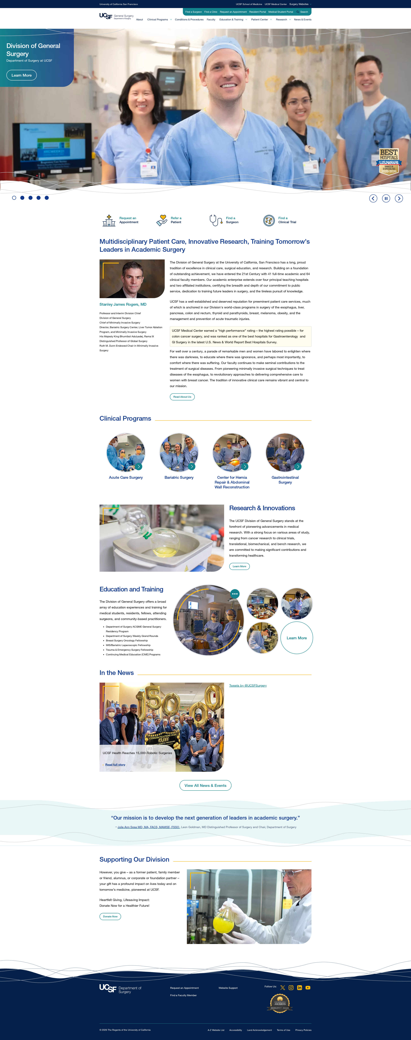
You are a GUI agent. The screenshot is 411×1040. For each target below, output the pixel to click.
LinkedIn (299, 987)
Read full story (115, 764)
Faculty (211, 19)
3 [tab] (30, 197)
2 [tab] (22, 197)
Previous (373, 198)
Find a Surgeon (193, 11)
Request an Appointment (233, 11)
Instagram (291, 987)
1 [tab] (14, 197)
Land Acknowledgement (259, 1030)
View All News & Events (205, 785)
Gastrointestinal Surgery (298, 466)
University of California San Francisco (119, 4)
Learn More (22, 89)
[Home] (117, 16)
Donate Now (110, 916)
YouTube (307, 987)
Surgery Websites (299, 4)
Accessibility (235, 1030)
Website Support (228, 987)
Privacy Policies (303, 1030)
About (139, 19)
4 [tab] (38, 197)
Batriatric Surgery (191, 466)
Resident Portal (257, 11)
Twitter (282, 987)
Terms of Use (283, 1030)
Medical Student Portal (280, 11)
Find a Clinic (210, 11)
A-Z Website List (216, 1030)
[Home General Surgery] (135, 990)
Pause (386, 198)
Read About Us (182, 396)
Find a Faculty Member (183, 995)
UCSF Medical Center (276, 4)
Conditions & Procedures (189, 19)
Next (399, 198)
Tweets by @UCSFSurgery (248, 685)
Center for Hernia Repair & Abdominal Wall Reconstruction (245, 466)
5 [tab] (46, 197)
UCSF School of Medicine (249, 4)
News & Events (302, 19)
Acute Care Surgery (138, 466)
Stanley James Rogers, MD (123, 304)
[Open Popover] (235, 594)
